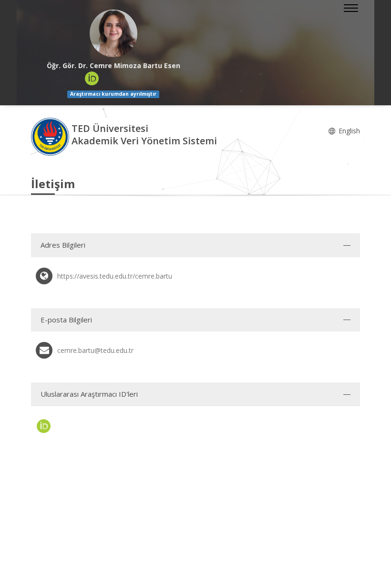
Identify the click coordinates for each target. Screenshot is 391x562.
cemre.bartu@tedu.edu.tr (95, 350)
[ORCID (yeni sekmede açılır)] (92, 78)
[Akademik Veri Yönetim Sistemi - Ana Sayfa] (51, 135)
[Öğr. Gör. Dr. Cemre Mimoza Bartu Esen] (113, 33)
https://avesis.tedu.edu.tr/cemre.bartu (114, 276)
